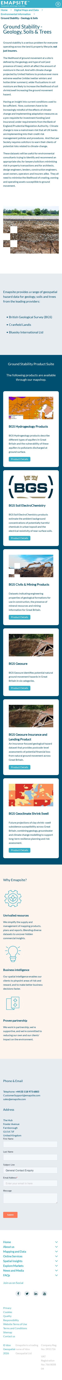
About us (8, 1246)
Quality (7, 1315)
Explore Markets (13, 1265)
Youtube (44, 1293)
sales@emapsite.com (14, 1099)
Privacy (7, 1307)
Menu (58, 4)
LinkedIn (35, 1293)
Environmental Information (16, 14)
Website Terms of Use (15, 1324)
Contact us (9, 1336)
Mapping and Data (14, 1251)
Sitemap (7, 1332)
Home (4, 9)
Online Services (12, 1256)
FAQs (6, 1275)
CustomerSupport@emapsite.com (21, 1095)
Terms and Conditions (15, 1328)
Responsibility (11, 1320)
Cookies (7, 1312)
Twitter (27, 1293)
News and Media (13, 1270)
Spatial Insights (12, 1261)
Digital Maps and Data (26, 9)
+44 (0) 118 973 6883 (27, 1091)
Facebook (18, 1293)
